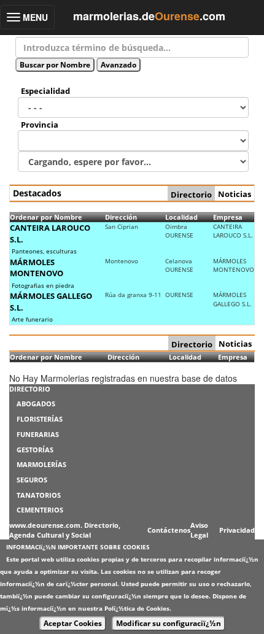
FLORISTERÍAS (40, 418)
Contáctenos (168, 530)
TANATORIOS (39, 495)
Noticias (234, 193)
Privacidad (237, 530)
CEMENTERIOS (40, 509)
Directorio (191, 194)
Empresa (228, 217)
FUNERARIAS (38, 434)
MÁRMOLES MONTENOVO (36, 268)
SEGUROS (32, 479)
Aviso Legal (199, 529)
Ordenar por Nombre (46, 217)
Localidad (181, 217)
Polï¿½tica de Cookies (136, 608)
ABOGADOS (36, 403)
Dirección (121, 217)
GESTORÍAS (35, 449)
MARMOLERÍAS (41, 464)
